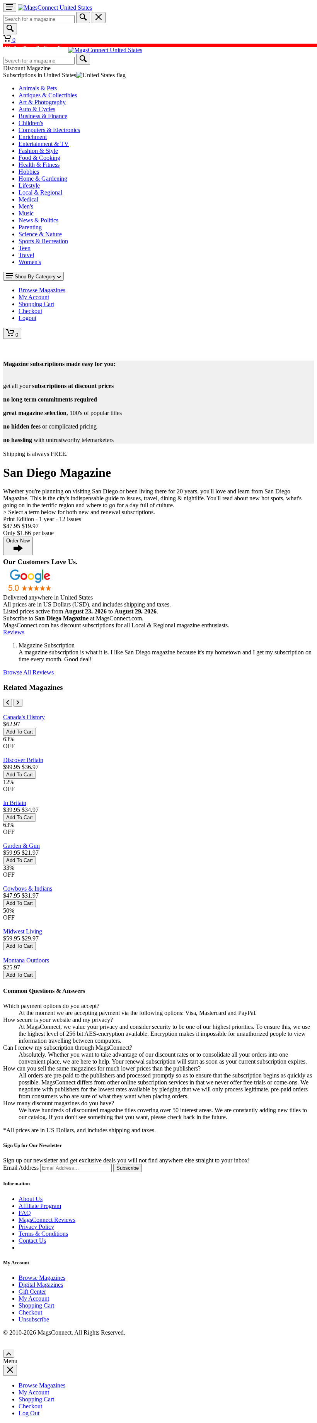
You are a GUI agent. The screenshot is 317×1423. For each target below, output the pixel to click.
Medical (28, 199)
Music (26, 213)
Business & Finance (43, 116)
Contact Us (32, 1240)
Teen (25, 248)
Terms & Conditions (43, 1233)
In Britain (14, 803)
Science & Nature (40, 234)
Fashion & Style (38, 150)
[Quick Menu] (9, 7)
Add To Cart (19, 732)
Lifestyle (29, 185)
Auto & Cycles (37, 109)
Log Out (29, 1413)
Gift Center (32, 1291)
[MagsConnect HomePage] (55, 7)
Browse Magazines (42, 1277)
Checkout (30, 1312)
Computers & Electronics (49, 130)
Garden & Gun (21, 845)
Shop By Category (35, 277)
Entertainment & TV (44, 144)
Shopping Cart (36, 1305)
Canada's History (24, 717)
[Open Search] (10, 28)
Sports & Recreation (43, 241)
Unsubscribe (34, 1319)
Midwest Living (22, 931)
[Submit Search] (83, 17)
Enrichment (33, 137)
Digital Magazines (41, 1284)
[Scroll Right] (18, 703)
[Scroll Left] (7, 703)
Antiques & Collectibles (48, 95)
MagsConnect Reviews (47, 1219)
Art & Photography (42, 102)
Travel (26, 255)
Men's (26, 206)
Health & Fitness (39, 164)
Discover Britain (23, 760)
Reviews (13, 632)
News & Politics (38, 220)
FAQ (25, 1213)
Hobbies (29, 171)
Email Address (21, 1167)
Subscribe (127, 1168)
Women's (30, 262)
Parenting (30, 227)
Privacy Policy (36, 1226)
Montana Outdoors (26, 960)
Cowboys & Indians (27, 888)
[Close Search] (99, 17)
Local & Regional (40, 192)
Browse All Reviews (28, 672)
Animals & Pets (38, 88)
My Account (34, 1298)
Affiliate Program (40, 1206)
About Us (31, 1199)
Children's (31, 123)
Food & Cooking (39, 157)
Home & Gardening (43, 178)
